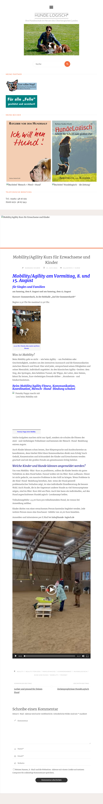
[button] (51, 590)
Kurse (77, 268)
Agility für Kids (33, 671)
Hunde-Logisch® (51, 16)
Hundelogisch (80, 671)
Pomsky (63, 675)
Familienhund (48, 671)
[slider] (49, 656)
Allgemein (68, 268)
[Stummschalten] (83, 656)
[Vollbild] (87, 656)
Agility (20, 671)
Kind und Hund (41, 675)
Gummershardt (64, 671)
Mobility (54, 675)
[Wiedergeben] (15, 656)
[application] (51, 589)
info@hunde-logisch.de (63, 517)
